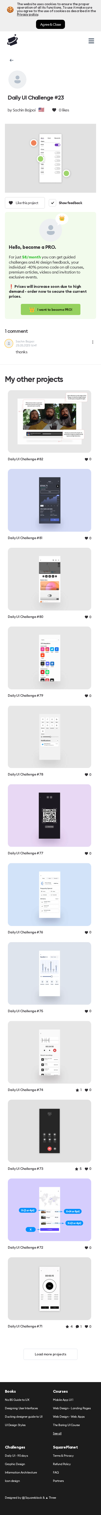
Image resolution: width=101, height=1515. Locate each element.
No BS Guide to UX (17, 1400)
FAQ (56, 1472)
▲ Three (50, 1497)
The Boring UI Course (66, 1425)
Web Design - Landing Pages (72, 1408)
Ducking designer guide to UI (23, 1416)
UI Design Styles (15, 1425)
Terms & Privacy (63, 1455)
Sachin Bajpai (24, 109)
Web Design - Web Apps (69, 1416)
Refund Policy (62, 1464)
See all (57, 1433)
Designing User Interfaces (21, 1408)
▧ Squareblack (32, 1497)
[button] (11, 60)
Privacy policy (27, 14)
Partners (58, 1481)
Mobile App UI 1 (63, 1400)
